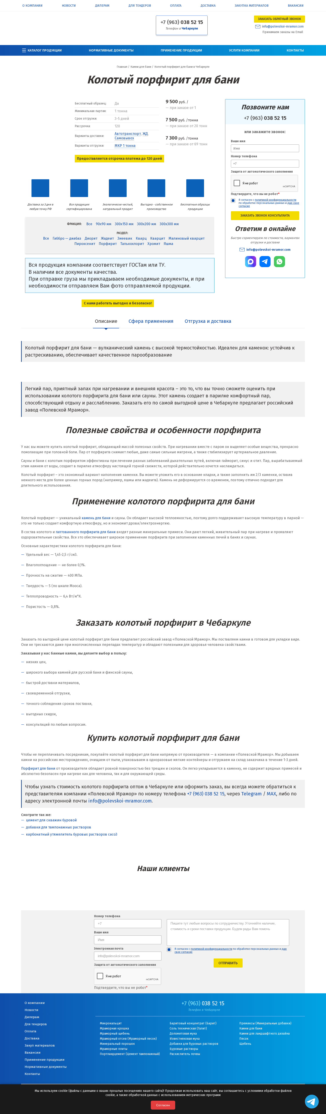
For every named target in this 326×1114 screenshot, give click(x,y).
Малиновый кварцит (186, 238)
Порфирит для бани (38, 768)
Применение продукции (181, 50)
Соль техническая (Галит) (188, 1028)
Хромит (153, 244)
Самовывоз (124, 138)
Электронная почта (108, 948)
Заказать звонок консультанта (265, 215)
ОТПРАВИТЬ (228, 963)
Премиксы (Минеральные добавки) (265, 1023)
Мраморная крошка (114, 1028)
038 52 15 (182, 22)
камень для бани (96, 518)
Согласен (163, 1105)
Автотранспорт (128, 134)
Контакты (295, 50)
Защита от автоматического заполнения (262, 172)
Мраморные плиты (113, 1049)
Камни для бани (250, 1028)
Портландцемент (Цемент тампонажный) (130, 1054)
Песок (243, 1039)
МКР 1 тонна (125, 146)
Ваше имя (238, 141)
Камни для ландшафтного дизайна (264, 1033)
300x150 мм (124, 224)
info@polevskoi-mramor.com (283, 26)
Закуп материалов (40, 1045)
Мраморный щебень (115, 1033)
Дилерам (102, 6)
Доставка (208, 6)
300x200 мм (146, 224)
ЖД (145, 134)
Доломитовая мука (183, 1033)
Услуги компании (244, 50)
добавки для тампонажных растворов (58, 827)
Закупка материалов (252, 6)
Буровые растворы (184, 1049)
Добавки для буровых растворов (194, 1044)
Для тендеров (140, 6)
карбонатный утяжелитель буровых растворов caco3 (71, 834)
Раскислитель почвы (185, 1054)
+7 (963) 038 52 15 (205, 794)
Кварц (141, 238)
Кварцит (157, 238)
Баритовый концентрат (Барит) (193, 1023)
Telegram (251, 794)
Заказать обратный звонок (279, 19)
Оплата (175, 6)
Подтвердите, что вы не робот (255, 194)
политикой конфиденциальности (275, 199)
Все (89, 224)
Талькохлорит (132, 244)
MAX (271, 794)
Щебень (245, 1044)
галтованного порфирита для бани (86, 532)
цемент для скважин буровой (51, 820)
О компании (32, 6)
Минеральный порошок (117, 1044)
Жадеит (107, 238)
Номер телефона (244, 156)
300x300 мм (169, 224)
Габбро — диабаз (67, 238)
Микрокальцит (111, 1023)
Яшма (168, 244)
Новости (69, 6)
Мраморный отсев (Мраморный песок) (128, 1039)
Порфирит (108, 244)
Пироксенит (84, 244)
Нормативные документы (111, 50)
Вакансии (296, 6)
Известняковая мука (185, 1039)
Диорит (91, 238)
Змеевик (124, 238)
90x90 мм (103, 224)
